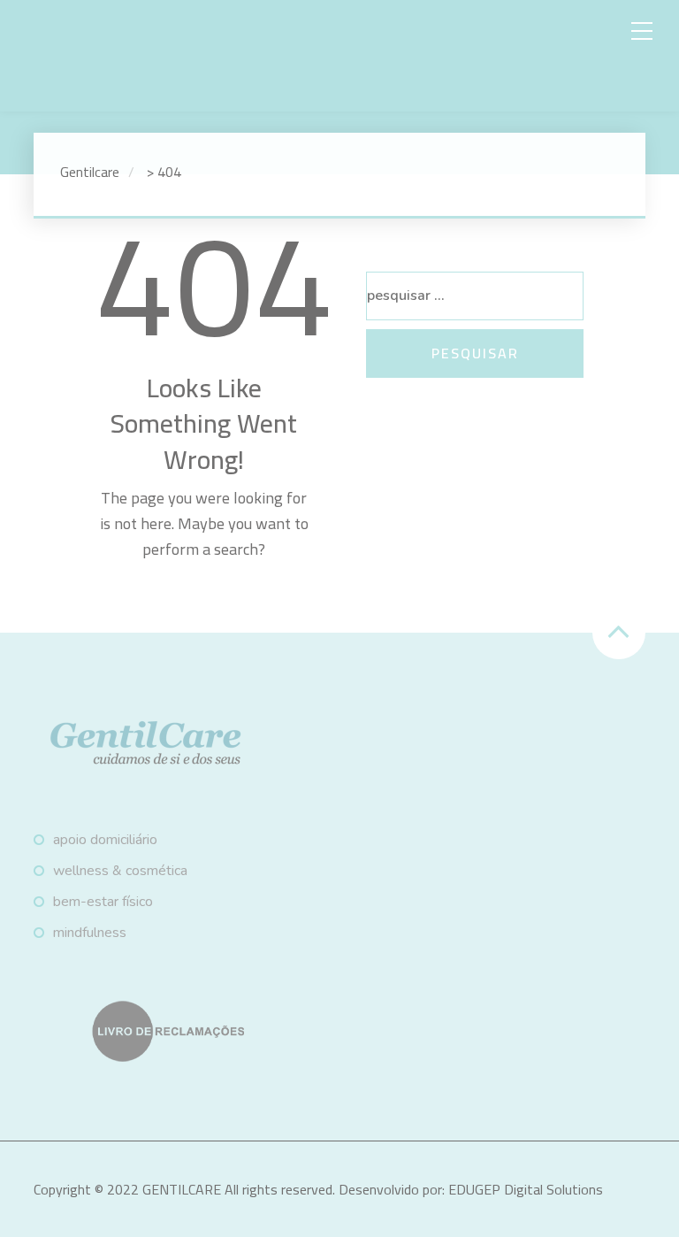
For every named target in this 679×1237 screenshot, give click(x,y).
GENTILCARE (181, 1189)
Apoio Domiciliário (105, 839)
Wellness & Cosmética (120, 870)
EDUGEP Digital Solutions (525, 1189)
